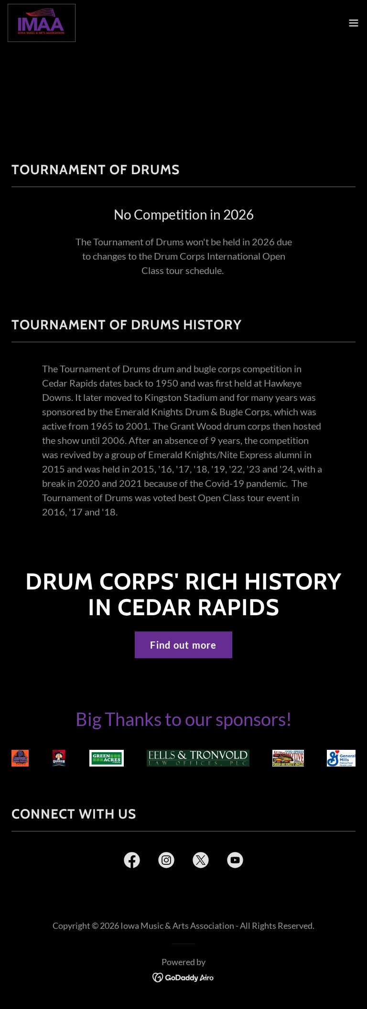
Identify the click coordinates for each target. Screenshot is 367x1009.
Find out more (183, 645)
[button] (353, 22)
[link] (42, 23)
